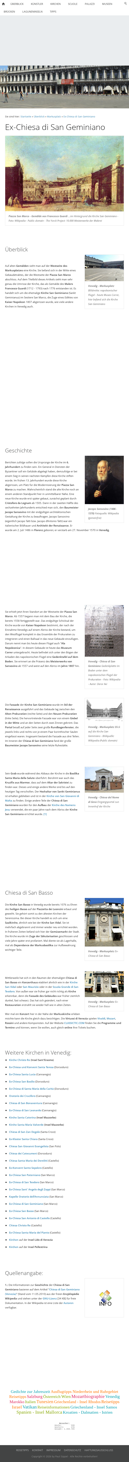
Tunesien (44, 1401)
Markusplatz (54, 116)
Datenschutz (72, 1450)
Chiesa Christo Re (20, 1225)
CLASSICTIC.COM (74, 1023)
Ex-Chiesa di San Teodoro (24, 1182)
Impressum (53, 1450)
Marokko (17, 1402)
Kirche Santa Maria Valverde (26, 1124)
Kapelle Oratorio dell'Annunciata (29, 1196)
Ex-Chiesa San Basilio (22, 1081)
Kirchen (13, 1239)
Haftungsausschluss (98, 1450)
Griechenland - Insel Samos (93, 1407)
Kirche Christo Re (19, 1060)
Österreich (52, 1396)
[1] (45, 814)
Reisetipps (17, 1396)
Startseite (25, 116)
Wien (66, 1396)
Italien (30, 1401)
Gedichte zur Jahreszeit (30, 1391)
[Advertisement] (64, 40)
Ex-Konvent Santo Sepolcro (25, 1167)
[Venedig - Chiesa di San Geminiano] (104, 631)
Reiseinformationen (53, 1407)
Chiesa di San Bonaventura (25, 1103)
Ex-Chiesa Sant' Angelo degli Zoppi (30, 1189)
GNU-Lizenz (50, 1298)
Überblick (39, 116)
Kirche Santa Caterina (22, 1117)
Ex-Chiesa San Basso (21, 1211)
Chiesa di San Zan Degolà (24, 1132)
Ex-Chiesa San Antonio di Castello (29, 1218)
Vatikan (30, 1406)
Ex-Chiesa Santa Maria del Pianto (29, 1232)
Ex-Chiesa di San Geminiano (79, 116)
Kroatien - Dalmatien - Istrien (88, 1412)
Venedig (112, 1396)
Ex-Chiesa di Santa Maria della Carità (31, 1088)
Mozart (111, 1018)
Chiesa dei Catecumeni (23, 1153)
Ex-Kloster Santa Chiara (23, 1139)
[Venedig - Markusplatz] (104, 268)
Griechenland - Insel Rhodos (77, 1402)
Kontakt (37, 1450)
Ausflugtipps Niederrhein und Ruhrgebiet (84, 1391)
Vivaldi (101, 1018)
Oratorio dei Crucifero (22, 1096)
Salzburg (34, 1396)
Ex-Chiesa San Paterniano (24, 1175)
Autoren (68, 1303)
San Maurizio (31, 986)
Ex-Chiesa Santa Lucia (22, 1074)
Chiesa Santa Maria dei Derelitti (28, 1160)
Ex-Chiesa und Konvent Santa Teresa (31, 1067)
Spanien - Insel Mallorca (39, 1412)
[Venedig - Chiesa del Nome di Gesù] (104, 780)
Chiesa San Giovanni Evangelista (29, 1146)
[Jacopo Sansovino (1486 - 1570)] (104, 480)
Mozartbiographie (88, 1396)
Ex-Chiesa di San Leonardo (25, 1110)
